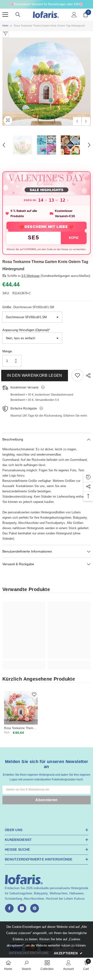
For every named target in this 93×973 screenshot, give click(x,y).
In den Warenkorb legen (35, 375)
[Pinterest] (34, 908)
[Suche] (18, 14)
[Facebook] (9, 908)
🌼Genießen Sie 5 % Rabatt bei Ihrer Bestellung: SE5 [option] (46, 4)
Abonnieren (46, 800)
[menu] (5, 14)
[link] (23, 662)
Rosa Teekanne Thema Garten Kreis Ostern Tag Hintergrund (20, 728)
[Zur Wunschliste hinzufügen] (77, 375)
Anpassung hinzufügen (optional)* (26, 330)
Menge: (7, 351)
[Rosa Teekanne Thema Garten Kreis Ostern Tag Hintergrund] (21, 708)
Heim (5, 25)
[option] (46, 82)
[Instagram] (21, 908)
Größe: (28, 307)
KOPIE (74, 238)
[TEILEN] (87, 375)
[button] (77, 121)
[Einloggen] (74, 14)
